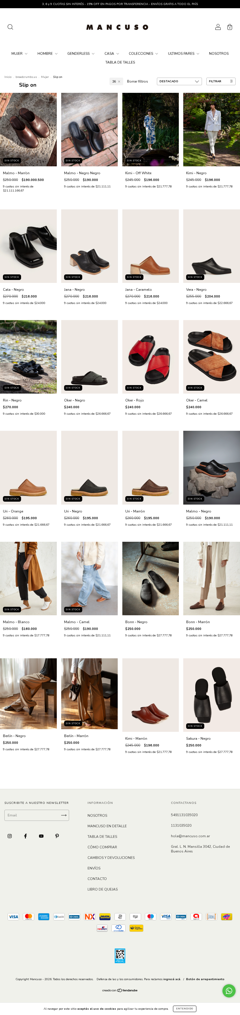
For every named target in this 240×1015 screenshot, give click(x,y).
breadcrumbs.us (26, 77)
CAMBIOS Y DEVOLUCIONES (111, 857)
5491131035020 (184, 815)
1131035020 (181, 825)
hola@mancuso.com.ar (190, 836)
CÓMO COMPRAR (102, 847)
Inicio (7, 77)
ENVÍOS (94, 868)
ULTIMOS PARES (181, 53)
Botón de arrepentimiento (205, 979)
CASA (109, 53)
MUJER (17, 53)
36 (114, 81)
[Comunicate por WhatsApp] (229, 990)
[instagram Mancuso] (10, 836)
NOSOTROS (219, 53)
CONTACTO (97, 878)
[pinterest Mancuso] (57, 836)
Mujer (45, 77)
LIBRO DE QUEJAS (103, 889)
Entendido (184, 1008)
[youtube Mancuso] (41, 836)
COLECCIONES (141, 53)
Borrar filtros (137, 81)
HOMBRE (45, 53)
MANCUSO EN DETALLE (107, 826)
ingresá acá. (172, 979)
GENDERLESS (78, 53)
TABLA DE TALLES (120, 62)
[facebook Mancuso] (26, 836)
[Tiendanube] (120, 991)
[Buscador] (10, 28)
